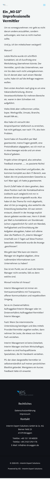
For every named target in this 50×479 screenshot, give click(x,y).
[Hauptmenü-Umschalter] (44, 5)
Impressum (25, 414)
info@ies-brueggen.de (28, 445)
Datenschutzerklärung (25, 410)
